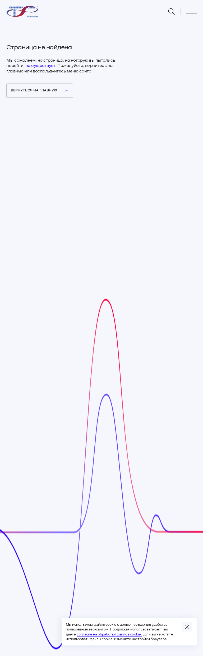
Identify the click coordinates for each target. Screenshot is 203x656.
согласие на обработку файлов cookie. (109, 634)
